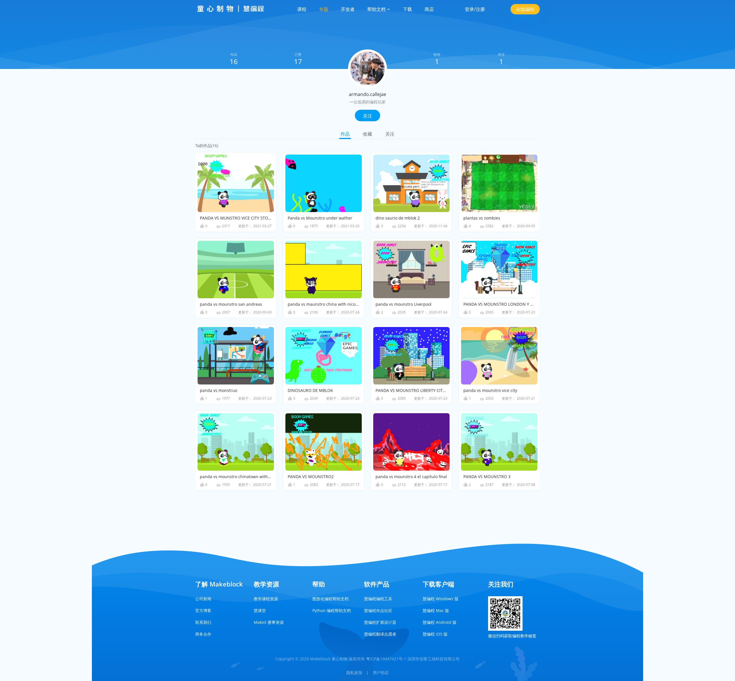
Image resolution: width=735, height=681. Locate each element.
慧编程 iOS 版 (435, 634)
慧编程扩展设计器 (380, 622)
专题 (323, 9)
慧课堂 (260, 610)
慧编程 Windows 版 (441, 598)
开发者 (348, 9)
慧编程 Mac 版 (436, 610)
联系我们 (203, 622)
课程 (301, 9)
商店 (429, 9)
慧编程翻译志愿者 (380, 634)
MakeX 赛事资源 (269, 622)
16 (234, 61)
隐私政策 (354, 672)
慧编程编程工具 (378, 598)
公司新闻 (203, 598)
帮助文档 (377, 9)
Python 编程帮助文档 (331, 610)
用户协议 (381, 672)
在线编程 (525, 9)
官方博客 (203, 610)
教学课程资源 (266, 598)
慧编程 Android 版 (440, 622)
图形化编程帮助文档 (330, 598)
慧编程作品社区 (378, 610)
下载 (407, 9)
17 (298, 61)
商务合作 (203, 634)
